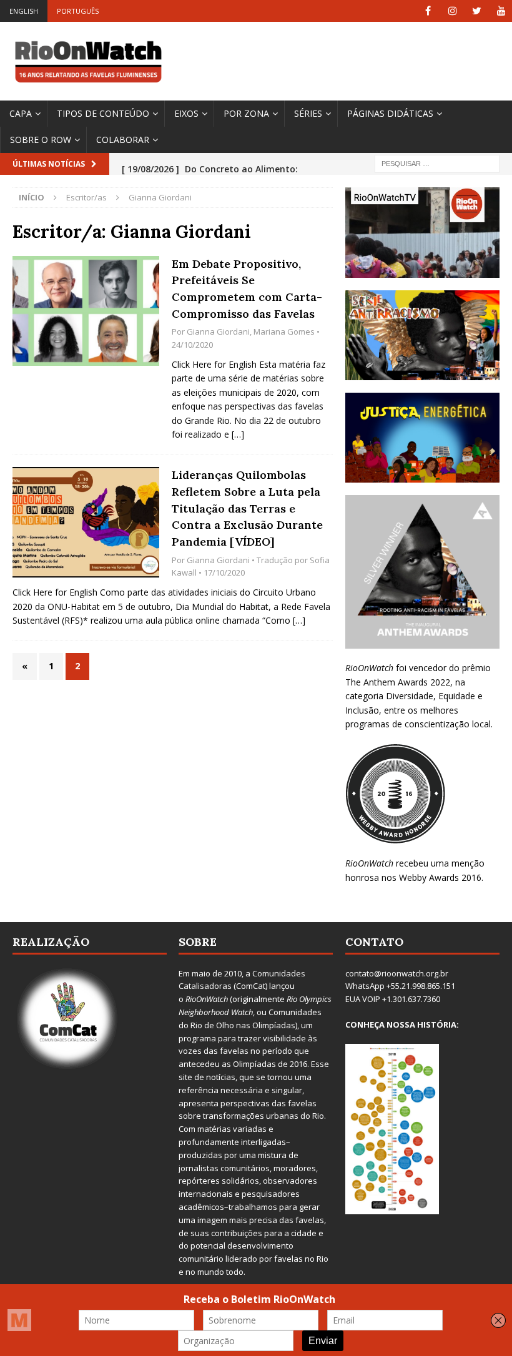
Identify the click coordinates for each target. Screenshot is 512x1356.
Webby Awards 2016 (440, 877)
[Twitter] (477, 11)
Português (78, 11)
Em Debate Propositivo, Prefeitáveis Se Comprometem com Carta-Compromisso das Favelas (247, 289)
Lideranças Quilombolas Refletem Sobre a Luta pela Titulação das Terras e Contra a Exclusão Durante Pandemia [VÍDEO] (247, 508)
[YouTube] (501, 11)
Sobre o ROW (40, 139)
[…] (238, 434)
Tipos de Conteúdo (103, 113)
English (23, 11)
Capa (20, 113)
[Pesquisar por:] (437, 163)
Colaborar (122, 139)
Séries (308, 113)
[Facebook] (428, 11)
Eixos (186, 113)
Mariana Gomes (284, 331)
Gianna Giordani (218, 331)
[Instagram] (452, 11)
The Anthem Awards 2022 (397, 682)
